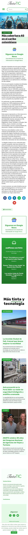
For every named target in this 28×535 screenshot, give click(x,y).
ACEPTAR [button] (14, 532)
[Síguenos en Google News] (14, 49)
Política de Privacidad (14, 521)
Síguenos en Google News (14, 55)
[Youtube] (17, 515)
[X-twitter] (14, 515)
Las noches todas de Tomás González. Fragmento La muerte (14, 275)
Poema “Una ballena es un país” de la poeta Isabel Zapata (14, 258)
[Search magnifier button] (26, 9)
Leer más (14, 530)
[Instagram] (10, 515)
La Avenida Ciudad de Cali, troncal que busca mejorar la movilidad (13, 341)
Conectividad (8, 209)
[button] (3, 9)
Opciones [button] (21, 530)
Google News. (18, 231)
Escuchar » (14, 261)
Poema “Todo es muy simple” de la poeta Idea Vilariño (14, 266)
